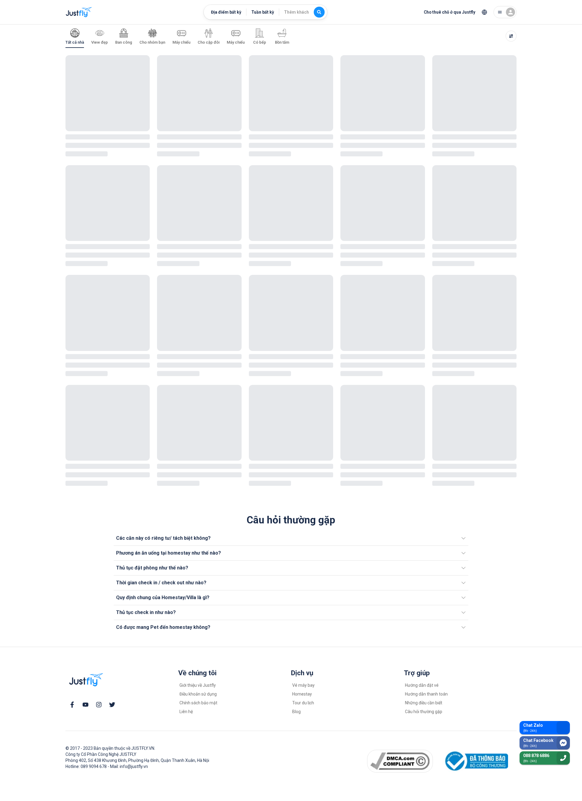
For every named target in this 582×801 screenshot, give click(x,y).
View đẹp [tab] (99, 42)
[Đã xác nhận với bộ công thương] (475, 761)
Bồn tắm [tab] (282, 42)
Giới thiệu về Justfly (197, 685)
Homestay (302, 694)
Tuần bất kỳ (262, 12)
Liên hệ (186, 711)
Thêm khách (296, 12)
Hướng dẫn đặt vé (422, 685)
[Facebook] (72, 704)
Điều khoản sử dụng (198, 694)
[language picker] (484, 12)
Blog (296, 711)
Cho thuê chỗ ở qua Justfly (449, 12)
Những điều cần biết (423, 702)
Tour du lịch (303, 702)
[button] (291, 538)
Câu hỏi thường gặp (423, 711)
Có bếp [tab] (259, 42)
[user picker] (505, 12)
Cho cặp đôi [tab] (208, 42)
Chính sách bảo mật (198, 702)
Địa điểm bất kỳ (226, 12)
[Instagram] (98, 704)
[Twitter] (112, 704)
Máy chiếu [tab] (181, 42)
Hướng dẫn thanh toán (426, 694)
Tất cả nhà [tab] (74, 42)
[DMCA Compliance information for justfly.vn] (399, 761)
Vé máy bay (303, 685)
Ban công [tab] (123, 42)
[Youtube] (85, 704)
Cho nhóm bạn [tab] (152, 42)
